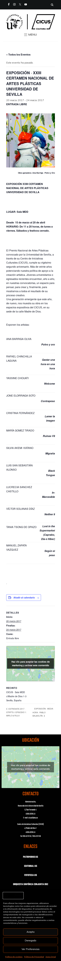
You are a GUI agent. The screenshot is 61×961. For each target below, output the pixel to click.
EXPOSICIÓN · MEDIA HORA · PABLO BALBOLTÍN (43, 712)
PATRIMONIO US (30, 857)
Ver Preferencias (31, 949)
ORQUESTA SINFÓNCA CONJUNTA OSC (30, 884)
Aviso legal (51, 956)
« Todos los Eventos (18, 54)
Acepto (31, 931)
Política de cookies (14, 956)
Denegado (30, 940)
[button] (30, 34)
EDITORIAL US (30, 866)
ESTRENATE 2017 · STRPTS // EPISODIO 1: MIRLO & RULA (16, 712)
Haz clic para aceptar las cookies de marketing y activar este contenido (30, 663)
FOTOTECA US (30, 875)
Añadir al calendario (24, 597)
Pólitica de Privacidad (34, 956)
